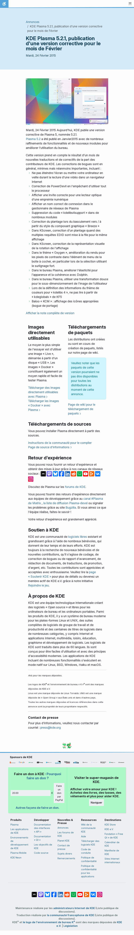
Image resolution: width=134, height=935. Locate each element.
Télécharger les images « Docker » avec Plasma (43, 405)
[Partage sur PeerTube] (92, 473)
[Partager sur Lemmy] (80, 473)
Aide (83, 836)
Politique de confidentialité (89, 859)
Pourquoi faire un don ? (43, 776)
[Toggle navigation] (130, 4)
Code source (41, 852)
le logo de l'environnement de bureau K (49, 922)
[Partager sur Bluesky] (56, 473)
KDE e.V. (109, 829)
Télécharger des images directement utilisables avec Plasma (44, 392)
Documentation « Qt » (42, 838)
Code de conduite (86, 851)
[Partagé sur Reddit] (74, 473)
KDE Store (110, 824)
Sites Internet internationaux (112, 860)
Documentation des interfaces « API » (42, 828)
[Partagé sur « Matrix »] (44, 473)
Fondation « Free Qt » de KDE (114, 836)
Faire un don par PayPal (59, 792)
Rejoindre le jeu (38, 585)
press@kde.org (50, 727)
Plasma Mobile (18, 852)
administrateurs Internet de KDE (74, 908)
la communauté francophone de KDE (70, 915)
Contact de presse (64, 847)
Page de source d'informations (48, 447)
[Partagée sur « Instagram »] (30, 479)
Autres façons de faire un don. (37, 807)
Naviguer (96, 802)
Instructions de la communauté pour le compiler (60, 442)
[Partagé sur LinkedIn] (68, 473)
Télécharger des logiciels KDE (90, 843)
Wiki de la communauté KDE (88, 828)
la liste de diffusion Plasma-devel (65, 503)
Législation (71, 925)
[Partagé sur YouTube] (86, 473)
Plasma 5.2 (33, 139)
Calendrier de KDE (112, 844)
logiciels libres (77, 536)
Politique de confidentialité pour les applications (89, 871)
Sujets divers (65, 853)
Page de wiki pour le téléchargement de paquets (81, 409)
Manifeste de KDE (112, 852)
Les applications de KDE (19, 831)
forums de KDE (75, 487)
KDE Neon (15, 857)
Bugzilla (71, 507)
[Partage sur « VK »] (97, 473)
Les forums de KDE (66, 834)
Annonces (32, 22)
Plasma (14, 824)
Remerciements (66, 858)
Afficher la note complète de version (50, 313)
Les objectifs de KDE (43, 846)
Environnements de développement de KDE (19, 843)
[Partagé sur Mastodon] (50, 473)
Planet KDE (63, 840)
